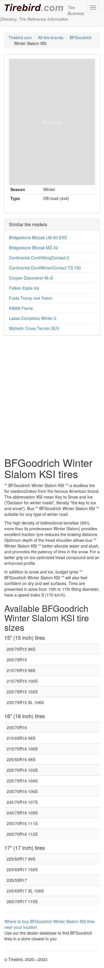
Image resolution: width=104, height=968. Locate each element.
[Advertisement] (52, 399)
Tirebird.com (20, 37)
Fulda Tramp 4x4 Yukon (31, 298)
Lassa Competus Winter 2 (32, 318)
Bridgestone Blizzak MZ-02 (33, 247)
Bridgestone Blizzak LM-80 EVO (38, 237)
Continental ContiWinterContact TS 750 (45, 268)
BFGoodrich (81, 37)
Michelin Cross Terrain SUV (34, 328)
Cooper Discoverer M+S (31, 278)
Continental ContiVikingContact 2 (39, 258)
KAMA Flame (21, 308)
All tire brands (50, 37)
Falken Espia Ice (24, 288)
